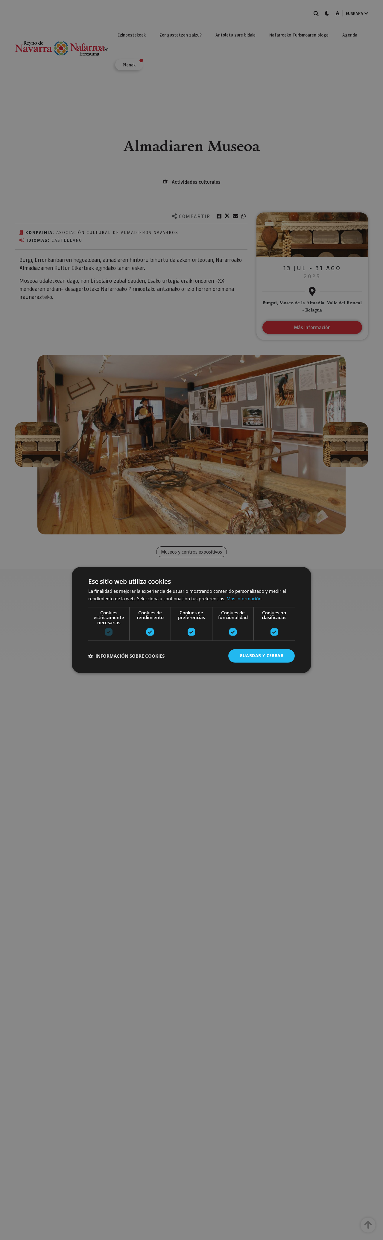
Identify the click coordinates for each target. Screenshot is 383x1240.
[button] (126, 656)
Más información (244, 599)
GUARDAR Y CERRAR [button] (261, 656)
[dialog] (191, 620)
